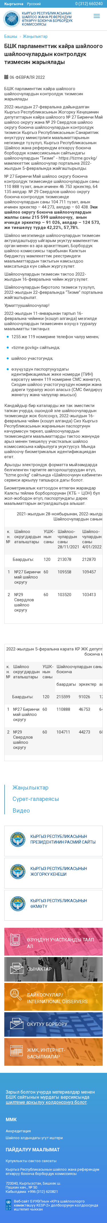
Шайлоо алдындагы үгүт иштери (34, 1138)
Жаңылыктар (35, 36)
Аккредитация (18, 1131)
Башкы (10, 36)
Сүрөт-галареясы (36, 799)
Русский (34, 4)
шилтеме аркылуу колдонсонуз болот (46, 1102)
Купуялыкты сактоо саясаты (31, 1161)
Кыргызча (13, 4)
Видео (21, 810)
